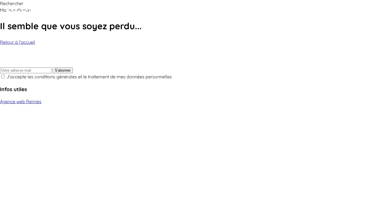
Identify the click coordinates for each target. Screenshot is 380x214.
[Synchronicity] (39, 12)
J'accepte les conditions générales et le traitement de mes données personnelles (89, 76)
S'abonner (63, 70)
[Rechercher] (360, 12)
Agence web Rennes (20, 101)
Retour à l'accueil (17, 42)
